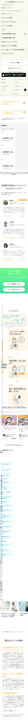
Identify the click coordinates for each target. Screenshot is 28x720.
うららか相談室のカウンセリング (14, 2)
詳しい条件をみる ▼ (14, 310)
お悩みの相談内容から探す (9, 33)
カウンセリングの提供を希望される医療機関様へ (13, 72)
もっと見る (23, 213)
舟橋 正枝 (11, 244)
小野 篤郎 (11, 222)
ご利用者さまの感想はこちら (10, 710)
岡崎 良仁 (11, 200)
